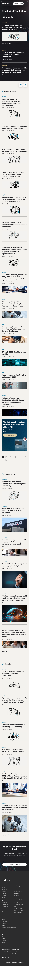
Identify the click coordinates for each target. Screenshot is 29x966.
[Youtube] (3, 957)
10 (10, 460)
